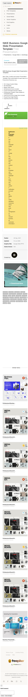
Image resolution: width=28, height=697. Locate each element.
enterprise (5, 293)
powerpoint (22, 297)
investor (5, 295)
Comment (6, 60)
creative (23, 292)
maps (13, 295)
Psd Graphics (10, 22)
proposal (20, 299)
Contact (8, 655)
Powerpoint (12, 404)
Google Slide (16, 55)
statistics (13, 301)
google (4, 303)
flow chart (19, 293)
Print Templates (11, 11)
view (25, 301)
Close (2, 695)
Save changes (8, 695)
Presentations (11, 13)
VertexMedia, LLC (22, 673)
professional (13, 299)
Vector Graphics (11, 19)
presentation (6, 299)
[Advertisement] (14, 322)
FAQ (13, 655)
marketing (18, 295)
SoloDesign (25, 55)
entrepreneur (12, 293)
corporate (17, 292)
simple (24, 299)
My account (7, 6)
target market (19, 301)
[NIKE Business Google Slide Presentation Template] (5, 64)
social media (6, 301)
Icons (8, 28)
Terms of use (9, 652)
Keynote (11, 438)
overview (24, 295)
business (5, 292)
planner (11, 297)
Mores (8, 31)
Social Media (10, 16)
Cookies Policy (20, 652)
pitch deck (5, 297)
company (11, 292)
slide (9, 303)
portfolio (17, 297)
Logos (8, 25)
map (9, 295)
